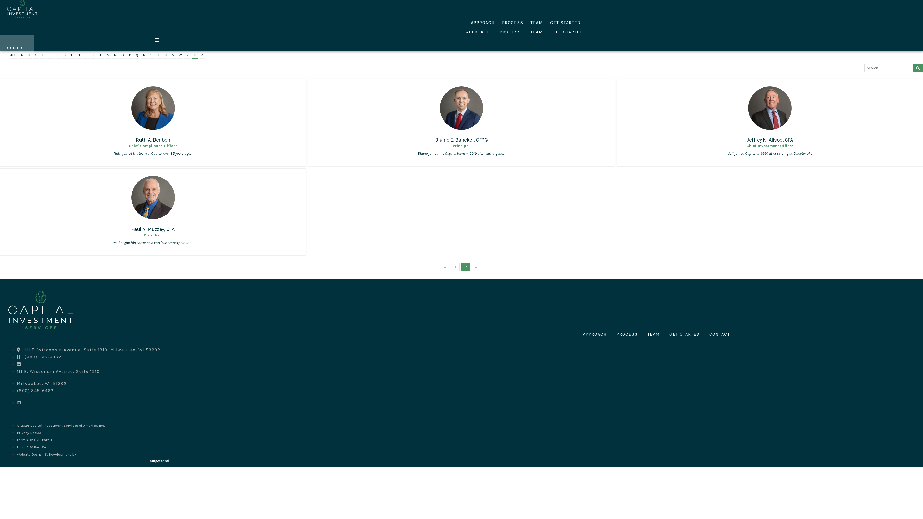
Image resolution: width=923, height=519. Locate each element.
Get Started (565, 22)
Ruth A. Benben (153, 140)
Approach (483, 22)
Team (536, 22)
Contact (719, 334)
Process (512, 22)
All (13, 55)
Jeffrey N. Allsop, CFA (770, 140)
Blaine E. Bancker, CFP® (461, 140)
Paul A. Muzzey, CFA (153, 229)
